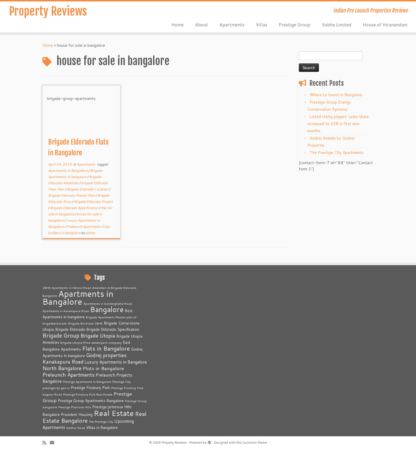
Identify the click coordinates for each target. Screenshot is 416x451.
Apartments (232, 24)
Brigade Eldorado (70, 329)
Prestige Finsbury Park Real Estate (87, 394)
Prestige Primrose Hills (74, 407)
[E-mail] (54, 443)
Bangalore (107, 309)
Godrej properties (106, 355)
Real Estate (114, 413)
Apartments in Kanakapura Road (65, 311)
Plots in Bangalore (103, 368)
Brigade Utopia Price (75, 342)
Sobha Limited (336, 24)
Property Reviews (48, 11)
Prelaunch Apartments (84, 226)
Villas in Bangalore (102, 427)
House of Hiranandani (385, 24)
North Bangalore (62, 368)
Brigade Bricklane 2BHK (85, 323)
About (201, 24)
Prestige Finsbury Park (90, 387)
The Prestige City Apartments (337, 152)
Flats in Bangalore (106, 348)
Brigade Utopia (97, 335)
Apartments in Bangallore (68, 170)
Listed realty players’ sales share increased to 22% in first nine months (338, 124)
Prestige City (121, 381)
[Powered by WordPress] (209, 441)
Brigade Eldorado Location (88, 189)
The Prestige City (101, 421)
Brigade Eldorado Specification (74, 207)
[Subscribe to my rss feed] (46, 443)
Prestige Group (294, 24)
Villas (261, 24)
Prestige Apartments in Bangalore (87, 381)
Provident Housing (77, 414)
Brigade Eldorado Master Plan (71, 195)
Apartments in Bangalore (77, 297)
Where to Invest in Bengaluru (336, 95)
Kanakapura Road (62, 361)
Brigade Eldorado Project (93, 201)
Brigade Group (60, 335)
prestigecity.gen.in (56, 388)
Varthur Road (75, 428)
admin (90, 232)
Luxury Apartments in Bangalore (116, 362)
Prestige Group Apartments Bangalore (91, 400)
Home (177, 24)
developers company (106, 342)
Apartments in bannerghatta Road (107, 303)
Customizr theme (254, 442)
